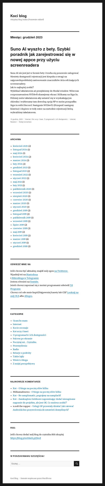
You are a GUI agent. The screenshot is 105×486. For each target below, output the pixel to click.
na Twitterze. (61, 271)
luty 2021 (17, 185)
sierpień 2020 (20, 196)
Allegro (28, 296)
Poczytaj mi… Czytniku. (25, 342)
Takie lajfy (18, 356)
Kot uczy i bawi (37, 119)
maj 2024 (17, 153)
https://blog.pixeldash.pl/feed (25, 438)
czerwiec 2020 (20, 199)
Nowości (13, 122)
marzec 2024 (19, 160)
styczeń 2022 (19, 178)
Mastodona (32, 274)
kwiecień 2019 (20, 235)
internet (72, 119)
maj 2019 (17, 232)
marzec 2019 (19, 239)
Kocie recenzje (20, 328)
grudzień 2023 (20, 167)
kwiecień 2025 (20, 146)
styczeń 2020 (20, 207)
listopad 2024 (20, 149)
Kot (15, 388)
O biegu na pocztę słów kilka (33, 388)
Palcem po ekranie (22, 338)
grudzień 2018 (20, 246)
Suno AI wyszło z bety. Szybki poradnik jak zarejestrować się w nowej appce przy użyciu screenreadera (42, 57)
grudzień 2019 (20, 210)
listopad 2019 (20, 214)
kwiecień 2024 (20, 156)
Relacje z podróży (22, 353)
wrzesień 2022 (20, 174)
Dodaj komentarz (25, 122)
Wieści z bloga (20, 360)
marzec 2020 (19, 203)
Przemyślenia (20, 345)
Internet (28, 119)
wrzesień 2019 (20, 221)
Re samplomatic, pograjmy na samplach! (40, 395)
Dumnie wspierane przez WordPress (35, 478)
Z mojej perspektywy (24, 363)
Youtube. (34, 281)
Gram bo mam (20, 320)
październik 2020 (22, 189)
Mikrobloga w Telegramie (25, 278)
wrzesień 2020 (20, 192)
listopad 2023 (20, 171)
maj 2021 (17, 182)
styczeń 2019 (19, 242)
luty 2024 (17, 164)
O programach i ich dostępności (56, 119)
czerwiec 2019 (20, 228)
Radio (16, 349)
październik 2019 (22, 217)
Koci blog (18, 15)
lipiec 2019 (18, 225)
